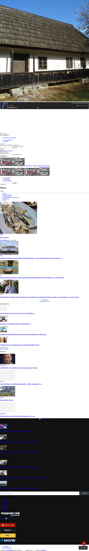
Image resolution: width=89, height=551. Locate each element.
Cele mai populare (7, 196)
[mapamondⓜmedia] (44, 167)
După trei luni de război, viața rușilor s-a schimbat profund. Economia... (20, 488)
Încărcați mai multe (4, 349)
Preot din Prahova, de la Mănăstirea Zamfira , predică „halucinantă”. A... (21, 384)
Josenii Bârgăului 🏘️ (4, 240)
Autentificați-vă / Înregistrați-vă (9, 137)
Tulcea (1, 234)
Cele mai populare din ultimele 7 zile (11, 197)
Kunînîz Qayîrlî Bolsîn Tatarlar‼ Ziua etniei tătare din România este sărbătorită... (23, 334)
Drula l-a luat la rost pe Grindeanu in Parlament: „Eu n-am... (17, 416)
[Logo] (12, 175)
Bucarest (2, 397)
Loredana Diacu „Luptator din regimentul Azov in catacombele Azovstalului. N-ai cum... (25, 477)
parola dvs (15, 147)
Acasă (1, 184)
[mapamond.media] (8, 537)
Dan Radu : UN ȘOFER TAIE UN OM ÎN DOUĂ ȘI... (15, 324)
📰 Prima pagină (6, 177)
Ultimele (5, 193)
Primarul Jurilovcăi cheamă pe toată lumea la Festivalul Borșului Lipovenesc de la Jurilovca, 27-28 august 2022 (32, 277)
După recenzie (6, 198)
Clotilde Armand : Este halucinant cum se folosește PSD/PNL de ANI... (20, 345)
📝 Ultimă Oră (6, 179)
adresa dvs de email (17, 154)
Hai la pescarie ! (4, 237)
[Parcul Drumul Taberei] (7, 396)
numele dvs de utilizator (18, 146)
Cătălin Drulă (3, 365)
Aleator (4, 199)
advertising (7, 518)
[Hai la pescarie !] (18, 233)
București (2, 381)
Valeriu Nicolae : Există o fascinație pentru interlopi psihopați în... (18, 452)
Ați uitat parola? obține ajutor (6, 150)
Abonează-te (84, 493)
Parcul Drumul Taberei (6, 400)
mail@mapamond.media (11, 542)
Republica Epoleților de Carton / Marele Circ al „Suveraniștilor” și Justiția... (22, 441)
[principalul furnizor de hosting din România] (23, 550)
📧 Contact (5, 141)
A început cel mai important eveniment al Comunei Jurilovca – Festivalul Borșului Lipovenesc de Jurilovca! (30, 258)
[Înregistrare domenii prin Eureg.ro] (33, 550)
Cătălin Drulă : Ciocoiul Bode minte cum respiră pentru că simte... (19, 368)
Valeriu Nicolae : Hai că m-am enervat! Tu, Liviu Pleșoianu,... (17, 313)
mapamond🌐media (7, 140)
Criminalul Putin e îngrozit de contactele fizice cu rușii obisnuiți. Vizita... (20, 467)
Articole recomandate (7, 194)
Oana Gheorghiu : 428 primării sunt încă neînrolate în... (16, 431)
